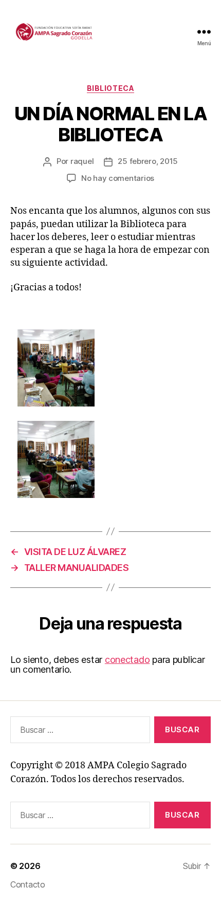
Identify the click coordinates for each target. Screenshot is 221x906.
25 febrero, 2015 (148, 161)
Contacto (27, 884)
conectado (127, 659)
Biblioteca (110, 88)
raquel (82, 161)
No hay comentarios (117, 178)
